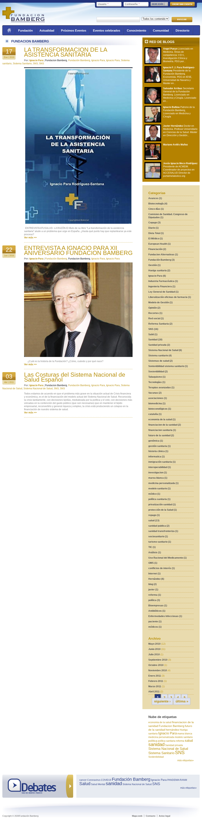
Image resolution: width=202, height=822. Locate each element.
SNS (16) (153, 329)
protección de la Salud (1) (162, 509)
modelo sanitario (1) (159, 488)
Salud (84, 783)
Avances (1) (155, 198)
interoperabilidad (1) (159, 467)
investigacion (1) (157, 472)
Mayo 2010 (154, 643)
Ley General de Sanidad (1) (163, 291)
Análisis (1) (154, 552)
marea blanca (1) (157, 478)
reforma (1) (154, 595)
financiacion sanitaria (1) (162, 430)
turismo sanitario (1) (159, 541)
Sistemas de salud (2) (160, 361)
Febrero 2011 (155, 681)
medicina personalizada (161, 737)
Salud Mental (98, 784)
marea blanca (184, 733)
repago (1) (154, 515)
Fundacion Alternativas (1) (163, 254)
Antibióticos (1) (156, 610)
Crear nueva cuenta (182, 4)
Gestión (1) (154, 265)
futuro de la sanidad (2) (161, 435)
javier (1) (153, 589)
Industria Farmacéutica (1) (163, 281)
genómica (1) (155, 440)
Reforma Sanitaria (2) (160, 323)
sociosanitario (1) (158, 536)
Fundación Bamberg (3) (161, 259)
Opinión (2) (154, 307)
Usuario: (103, 4)
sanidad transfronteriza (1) (163, 531)
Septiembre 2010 (157, 659)
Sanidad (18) (155, 339)
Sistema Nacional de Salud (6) (165, 350)
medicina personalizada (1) (163, 483)
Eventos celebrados (106, 30)
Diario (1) (153, 228)
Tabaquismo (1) (157, 376)
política (152, 740)
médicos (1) (155, 626)
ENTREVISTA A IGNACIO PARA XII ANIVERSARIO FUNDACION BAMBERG (78, 250)
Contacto (150, 816)
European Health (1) (159, 243)
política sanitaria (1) (159, 499)
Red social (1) (156, 318)
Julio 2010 (154, 654)
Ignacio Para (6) (157, 275)
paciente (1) (155, 621)
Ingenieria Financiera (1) (161, 286)
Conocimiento (136, 30)
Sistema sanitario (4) (160, 355)
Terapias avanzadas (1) (161, 387)
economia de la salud (159, 722)
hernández (172, 729)
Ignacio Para (167, 733)
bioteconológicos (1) (159, 408)
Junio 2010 (154, 649)
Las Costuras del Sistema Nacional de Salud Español (74, 377)
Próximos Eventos (73, 30)
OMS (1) (152, 563)
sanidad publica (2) (158, 525)
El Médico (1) (155, 238)
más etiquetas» (185, 760)
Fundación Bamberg (79, 60)
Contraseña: (132, 4)
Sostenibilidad (156, 757)
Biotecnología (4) (157, 203)
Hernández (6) (156, 579)
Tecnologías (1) (156, 382)
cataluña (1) (155, 414)
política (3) (154, 600)
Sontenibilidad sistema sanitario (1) (168, 366)
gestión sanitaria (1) (159, 446)
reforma (180, 741)
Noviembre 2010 (157, 670)
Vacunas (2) (155, 392)
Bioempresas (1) (157, 605)
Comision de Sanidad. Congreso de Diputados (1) (168, 216)
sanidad (156, 744)
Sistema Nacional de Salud (168, 749)
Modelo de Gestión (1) (160, 302)
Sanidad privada (174, 745)
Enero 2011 (154, 675)
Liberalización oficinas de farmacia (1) (169, 297)
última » (182, 701)
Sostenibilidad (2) (158, 371)
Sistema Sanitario (161, 753)
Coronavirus (93, 780)
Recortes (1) (155, 313)
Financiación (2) (157, 249)
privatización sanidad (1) (162, 504)
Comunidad (161, 30)
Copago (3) (154, 222)
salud (189, 740)
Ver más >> (30, 237)
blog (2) (152, 584)
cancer (83, 780)
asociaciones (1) (157, 398)
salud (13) (153, 520)
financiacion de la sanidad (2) (164, 424)
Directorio (182, 30)
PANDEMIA (173, 780)
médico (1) (154, 493)
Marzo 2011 (154, 686)
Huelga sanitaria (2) (159, 270)
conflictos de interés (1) (161, 568)
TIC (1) (152, 547)
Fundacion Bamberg (171, 725)
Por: (26, 60)
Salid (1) (152, 334)
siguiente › (162, 701)
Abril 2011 (154, 691)
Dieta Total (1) (156, 233)
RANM (183, 780)
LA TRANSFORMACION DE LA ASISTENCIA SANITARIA (65, 52)
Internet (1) (154, 573)
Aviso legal (164, 816)
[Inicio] (23, 21)
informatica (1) (156, 456)
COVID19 (106, 780)
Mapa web (137, 816)
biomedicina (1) (157, 403)
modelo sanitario (184, 737)
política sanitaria (166, 741)
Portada (9, 30)
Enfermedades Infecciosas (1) (165, 616)
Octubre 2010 (156, 665)
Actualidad (46, 30)
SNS (180, 752)
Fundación (25, 30)
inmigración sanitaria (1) (162, 462)
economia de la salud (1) (162, 419)
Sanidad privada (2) (159, 345)
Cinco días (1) (156, 209)
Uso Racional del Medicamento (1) (167, 557)
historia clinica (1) (158, 451)
